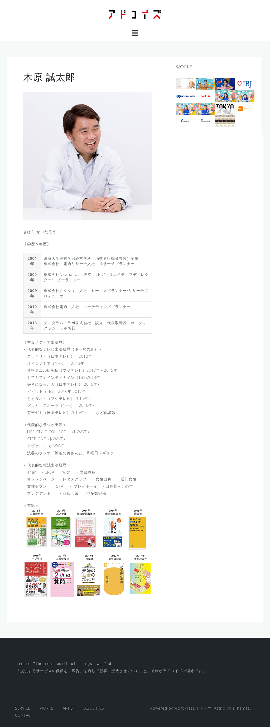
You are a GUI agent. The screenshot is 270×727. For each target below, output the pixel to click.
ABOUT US (94, 708)
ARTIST (69, 708)
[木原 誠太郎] (87, 155)
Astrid (219, 708)
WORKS (47, 708)
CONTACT (24, 715)
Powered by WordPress (172, 708)
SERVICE (23, 708)
